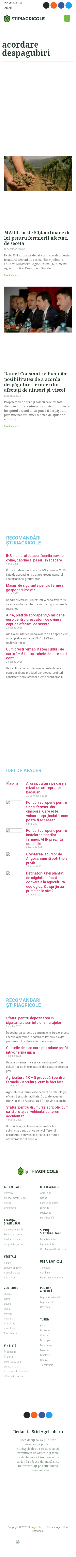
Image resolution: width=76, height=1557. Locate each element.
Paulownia (45, 1212)
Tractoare (45, 1267)
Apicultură (9, 1323)
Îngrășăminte (47, 1244)
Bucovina (45, 1330)
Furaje (7, 1262)
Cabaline (8, 1318)
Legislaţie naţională (50, 1297)
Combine (45, 1272)
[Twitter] (68, 5)
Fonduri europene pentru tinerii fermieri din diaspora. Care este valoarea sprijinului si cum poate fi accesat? (47, 811)
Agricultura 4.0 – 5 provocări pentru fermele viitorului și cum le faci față (35, 1079)
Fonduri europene (13, 1234)
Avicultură (9, 1328)
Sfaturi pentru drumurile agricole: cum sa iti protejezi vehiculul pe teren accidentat (37, 1111)
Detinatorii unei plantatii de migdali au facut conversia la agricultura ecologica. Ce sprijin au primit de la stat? (45, 882)
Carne (7, 1299)
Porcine (8, 1313)
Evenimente (10, 1207)
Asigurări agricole (13, 1244)
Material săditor (48, 1239)
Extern (7, 1202)
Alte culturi (10, 1277)
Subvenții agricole (13, 1229)
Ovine (7, 1308)
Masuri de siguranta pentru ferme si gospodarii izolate (35, 587)
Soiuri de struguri (13, 1361)
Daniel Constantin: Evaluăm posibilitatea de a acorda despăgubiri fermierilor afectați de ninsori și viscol (36, 381)
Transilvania (46, 1365)
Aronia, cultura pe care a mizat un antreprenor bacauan (46, 787)
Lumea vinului (11, 1366)
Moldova (44, 1350)
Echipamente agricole (51, 1277)
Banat (43, 1325)
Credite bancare (12, 1239)
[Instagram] (46, 5)
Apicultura (45, 1193)
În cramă (8, 1356)
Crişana (44, 1335)
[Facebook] (61, 5)
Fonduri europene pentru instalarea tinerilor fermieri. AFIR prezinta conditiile (46, 837)
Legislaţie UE (47, 1302)
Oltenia (44, 1360)
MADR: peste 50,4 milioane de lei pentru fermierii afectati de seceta (37, 237)
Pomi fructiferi (47, 1217)
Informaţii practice (13, 1376)
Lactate (8, 1294)
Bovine (7, 1303)
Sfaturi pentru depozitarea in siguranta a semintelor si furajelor (33, 1020)
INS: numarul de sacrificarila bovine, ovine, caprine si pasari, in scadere (35, 557)
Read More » (11, 275)
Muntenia (45, 1355)
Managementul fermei (15, 1198)
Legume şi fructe (12, 1267)
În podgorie (10, 1351)
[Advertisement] (38, 107)
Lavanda (44, 1207)
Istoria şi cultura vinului (16, 1371)
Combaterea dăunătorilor (53, 1249)
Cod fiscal (45, 1307)
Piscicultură (10, 1333)
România (9, 1193)
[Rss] (53, 5)
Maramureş (46, 1345)
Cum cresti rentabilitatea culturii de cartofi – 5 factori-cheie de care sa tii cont (36, 653)
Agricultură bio (12, 1272)
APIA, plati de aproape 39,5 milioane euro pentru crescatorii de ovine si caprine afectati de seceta (35, 619)
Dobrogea (45, 1340)
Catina (43, 1198)
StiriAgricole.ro (36, 1527)
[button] (67, 18)
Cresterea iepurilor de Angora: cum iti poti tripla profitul (46, 858)
